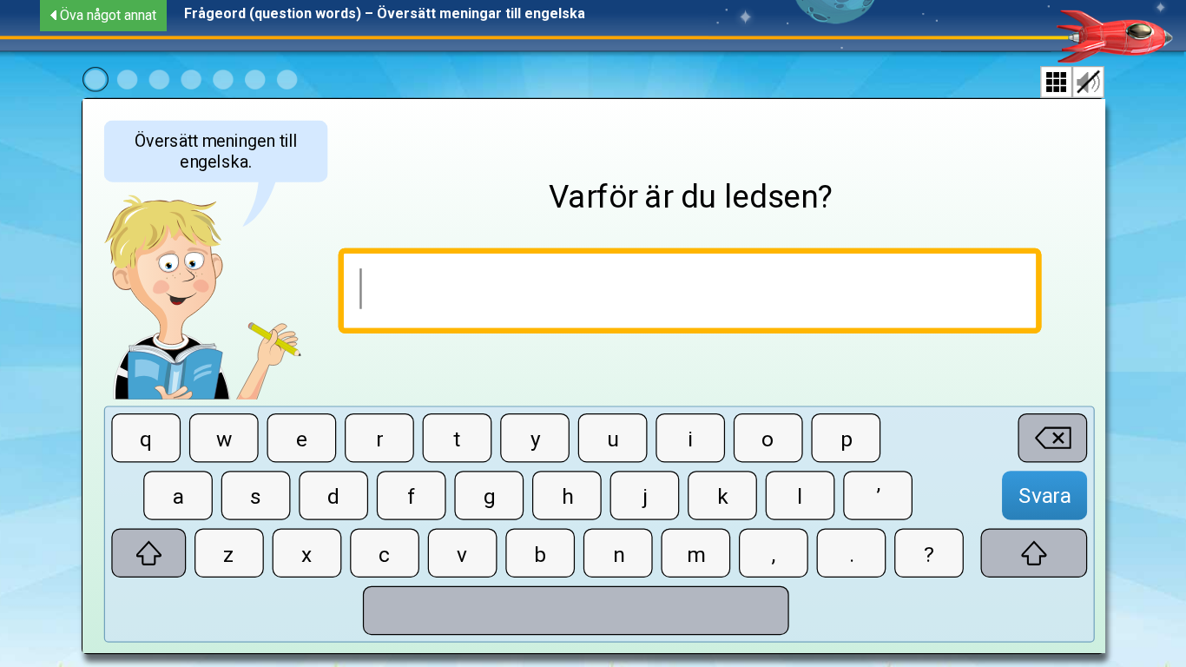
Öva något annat (108, 15)
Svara (1044, 495)
